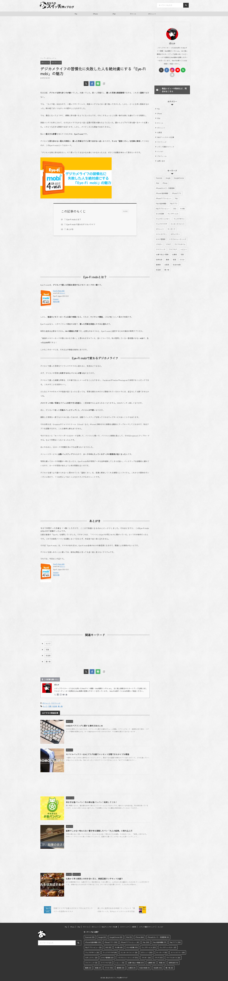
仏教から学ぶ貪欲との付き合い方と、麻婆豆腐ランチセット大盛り (94, 878)
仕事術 (174, 254)
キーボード (171, 229)
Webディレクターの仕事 (165, 137)
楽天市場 (56, 301)
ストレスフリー (161, 234)
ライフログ (173, 249)
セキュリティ (175, 234)
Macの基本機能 (161, 203)
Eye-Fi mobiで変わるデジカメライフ (80, 224)
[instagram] (61, 694)
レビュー (184, 249)
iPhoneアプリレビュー (163, 198)
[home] (66, 695)
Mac (76, 14)
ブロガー (159, 244)
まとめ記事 (160, 214)
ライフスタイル (179, 244)
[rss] (183, 70)
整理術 (158, 265)
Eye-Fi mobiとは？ (73, 219)
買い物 (48, 661)
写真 (47, 649)
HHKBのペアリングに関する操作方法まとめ (84, 725)
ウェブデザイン (179, 219)
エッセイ (160, 151)
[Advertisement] (95, 37)
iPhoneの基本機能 (162, 193)
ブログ (168, 244)
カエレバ (62, 293)
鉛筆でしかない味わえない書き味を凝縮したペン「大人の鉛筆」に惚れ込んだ (99, 830)
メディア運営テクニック (165, 147)
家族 (174, 259)
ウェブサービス (173, 214)
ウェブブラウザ (161, 224)
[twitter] (86, 83)
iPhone (95, 14)
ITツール (133, 14)
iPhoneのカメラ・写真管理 (165, 188)
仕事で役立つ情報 (162, 254)
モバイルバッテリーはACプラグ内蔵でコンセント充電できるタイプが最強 (97, 754)
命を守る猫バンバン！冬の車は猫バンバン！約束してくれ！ (91, 802)
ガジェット (152, 14)
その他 (182, 208)
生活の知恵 (177, 265)
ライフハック (55, 703)
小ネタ (182, 259)
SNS (174, 208)
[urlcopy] (104, 83)
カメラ (48, 643)
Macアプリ (173, 203)
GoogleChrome (179, 178)
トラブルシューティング (177, 239)
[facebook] (92, 83)
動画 (167, 259)
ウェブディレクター (163, 219)
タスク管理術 (160, 239)
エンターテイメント (178, 224)
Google (168, 178)
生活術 (48, 655)
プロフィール (161, 156)
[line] (98, 83)
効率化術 (159, 259)
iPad (114, 14)
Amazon (56, 299)
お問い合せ (161, 161)
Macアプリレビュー (162, 208)
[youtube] (64, 694)
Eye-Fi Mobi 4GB (58, 291)
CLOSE (125, 211)
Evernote (159, 178)
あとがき (70, 229)
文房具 (159, 132)
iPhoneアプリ (176, 193)
